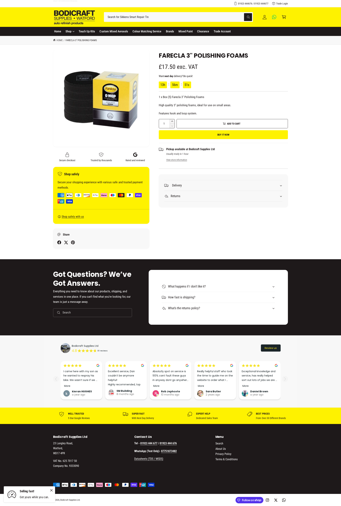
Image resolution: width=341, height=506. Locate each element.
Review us (271, 348)
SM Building (124, 391)
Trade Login (282, 3)
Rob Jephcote (170, 391)
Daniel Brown (259, 391)
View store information (176, 160)
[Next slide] (285, 379)
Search (219, 443)
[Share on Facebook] (59, 242)
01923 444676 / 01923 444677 (253, 3)
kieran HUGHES (82, 391)
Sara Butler (213, 391)
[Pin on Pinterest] (73, 242)
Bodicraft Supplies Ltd (85, 346)
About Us (220, 448)
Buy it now (223, 134)
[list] (170, 416)
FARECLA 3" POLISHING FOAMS (81, 40)
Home (59, 40)
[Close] (51, 490)
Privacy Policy (223, 454)
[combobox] (178, 17)
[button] (284, 17)
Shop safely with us (73, 216)
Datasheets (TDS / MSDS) (148, 458)
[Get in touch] (274, 17)
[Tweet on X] (66, 242)
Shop (68, 31)
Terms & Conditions (226, 459)
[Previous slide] (56, 379)
